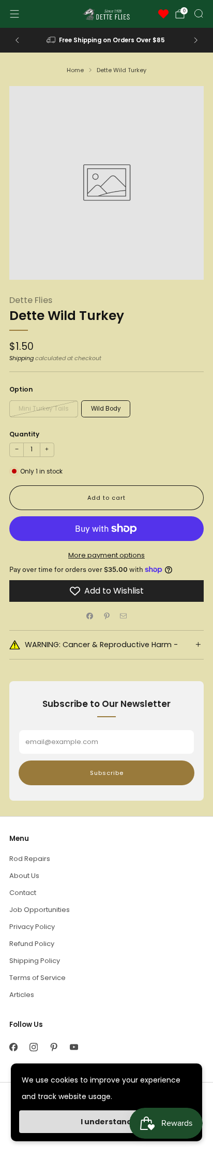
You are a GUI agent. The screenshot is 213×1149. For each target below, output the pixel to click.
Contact (22, 893)
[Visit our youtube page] (74, 1047)
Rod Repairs (29, 859)
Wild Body (106, 408)
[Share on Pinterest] (106, 616)
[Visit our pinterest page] (53, 1047)
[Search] (198, 13)
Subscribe (107, 773)
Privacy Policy (32, 927)
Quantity (24, 434)
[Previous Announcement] (17, 40)
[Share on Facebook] (90, 616)
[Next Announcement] (196, 40)
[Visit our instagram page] (33, 1047)
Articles (21, 995)
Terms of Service (37, 978)
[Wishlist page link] (163, 14)
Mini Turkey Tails (44, 408)
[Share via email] (123, 616)
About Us (24, 876)
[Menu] (14, 14)
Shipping (21, 358)
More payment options (106, 555)
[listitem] (106, 40)
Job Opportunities (39, 910)
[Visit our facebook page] (13, 1047)
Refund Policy (31, 944)
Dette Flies (30, 300)
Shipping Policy (34, 961)
